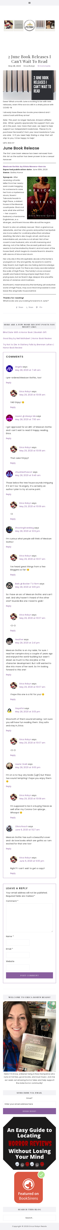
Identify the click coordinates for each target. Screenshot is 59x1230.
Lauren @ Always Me (25, 416)
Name (10, 936)
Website (10, 961)
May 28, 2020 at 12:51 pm (27, 587)
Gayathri (19, 708)
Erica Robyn (25, 391)
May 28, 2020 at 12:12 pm (27, 531)
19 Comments (44, 66)
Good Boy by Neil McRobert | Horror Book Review (27, 338)
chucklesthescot (23, 472)
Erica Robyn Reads (29, 25)
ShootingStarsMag (24, 527)
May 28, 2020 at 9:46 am (28, 475)
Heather (19, 639)
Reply (8, 382)
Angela (18, 366)
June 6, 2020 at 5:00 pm (31, 861)
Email (9, 948)
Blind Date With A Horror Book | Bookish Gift (25, 332)
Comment (12, 901)
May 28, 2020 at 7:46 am (28, 370)
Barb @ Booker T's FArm (27, 583)
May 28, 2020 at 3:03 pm (27, 711)
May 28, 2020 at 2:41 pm (27, 642)
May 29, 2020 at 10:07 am (32, 559)
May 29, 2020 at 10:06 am (32, 394)
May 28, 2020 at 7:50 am (27, 419)
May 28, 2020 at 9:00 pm (28, 767)
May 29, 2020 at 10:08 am (32, 798)
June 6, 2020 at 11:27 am (27, 829)
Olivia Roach (21, 826)
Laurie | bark (21, 764)
